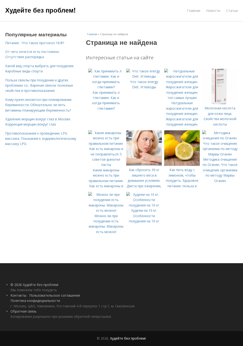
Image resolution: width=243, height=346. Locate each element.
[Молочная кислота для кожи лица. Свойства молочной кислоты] (220, 103)
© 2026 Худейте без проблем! (34, 284)
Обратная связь (23, 311)
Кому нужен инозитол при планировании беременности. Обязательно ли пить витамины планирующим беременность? (38, 104)
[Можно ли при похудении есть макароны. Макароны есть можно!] (106, 210)
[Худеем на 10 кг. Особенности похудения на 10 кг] (144, 205)
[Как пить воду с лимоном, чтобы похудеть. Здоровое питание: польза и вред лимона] (182, 164)
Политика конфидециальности (35, 300)
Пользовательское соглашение (54, 295)
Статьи (232, 10)
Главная (193, 10)
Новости (213, 10)
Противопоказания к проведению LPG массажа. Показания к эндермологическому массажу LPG (40, 138)
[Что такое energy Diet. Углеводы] (144, 76)
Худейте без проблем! (40, 9)
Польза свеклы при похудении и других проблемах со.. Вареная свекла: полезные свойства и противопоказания (39, 85)
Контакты (18, 295)
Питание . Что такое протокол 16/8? (34, 43)
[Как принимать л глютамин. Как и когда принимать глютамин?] (106, 87)
